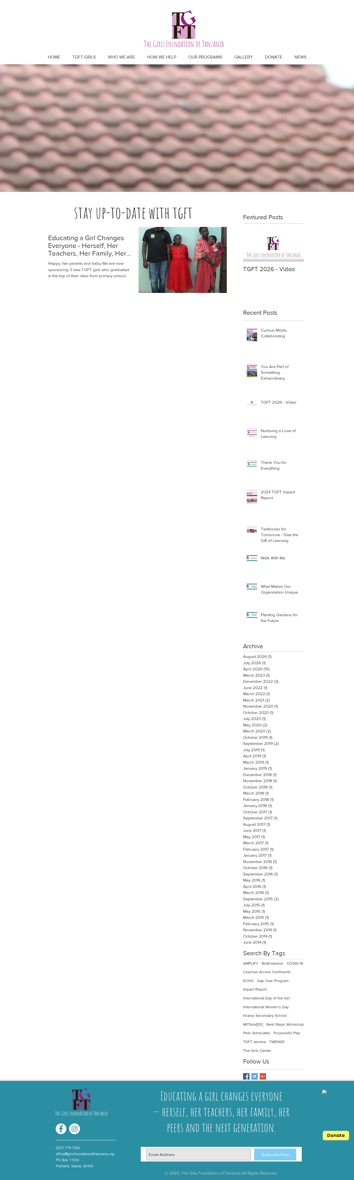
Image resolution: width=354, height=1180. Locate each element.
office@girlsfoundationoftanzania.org (85, 1154)
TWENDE (277, 1041)
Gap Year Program (272, 980)
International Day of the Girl (266, 998)
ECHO (248, 980)
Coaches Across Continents (267, 972)
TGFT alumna (254, 1041)
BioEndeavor (272, 963)
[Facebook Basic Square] (246, 1076)
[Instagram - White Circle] (74, 1128)
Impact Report (255, 989)
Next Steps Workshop (285, 1024)
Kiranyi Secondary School (265, 1015)
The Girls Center (257, 1050)
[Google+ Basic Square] (263, 1076)
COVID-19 (295, 963)
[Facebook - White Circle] (61, 1128)
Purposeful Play (287, 1033)
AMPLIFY (250, 963)
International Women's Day (266, 1007)
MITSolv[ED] (253, 1024)
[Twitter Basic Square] (254, 1076)
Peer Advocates (256, 1033)
